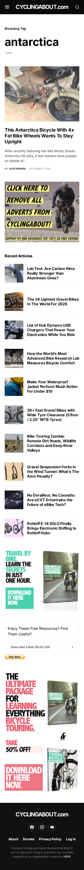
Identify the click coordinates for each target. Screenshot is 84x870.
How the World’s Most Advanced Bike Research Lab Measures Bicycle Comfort (53, 358)
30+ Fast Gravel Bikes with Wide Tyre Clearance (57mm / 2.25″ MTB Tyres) (52, 415)
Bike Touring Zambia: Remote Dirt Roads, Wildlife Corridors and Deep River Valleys (51, 443)
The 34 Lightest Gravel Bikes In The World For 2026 (53, 301)
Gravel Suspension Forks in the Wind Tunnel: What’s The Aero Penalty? (53, 471)
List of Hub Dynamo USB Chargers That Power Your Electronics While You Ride (51, 330)
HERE (67, 856)
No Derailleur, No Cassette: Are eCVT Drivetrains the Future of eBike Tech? (51, 500)
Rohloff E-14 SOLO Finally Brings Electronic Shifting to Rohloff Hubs (51, 528)
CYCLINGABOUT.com (42, 7)
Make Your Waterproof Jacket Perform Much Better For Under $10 (52, 387)
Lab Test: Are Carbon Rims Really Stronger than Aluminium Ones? (51, 273)
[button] (7, 7)
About (13, 839)
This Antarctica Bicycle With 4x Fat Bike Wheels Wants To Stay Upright (39, 135)
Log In (71, 839)
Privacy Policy (50, 839)
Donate (28, 839)
